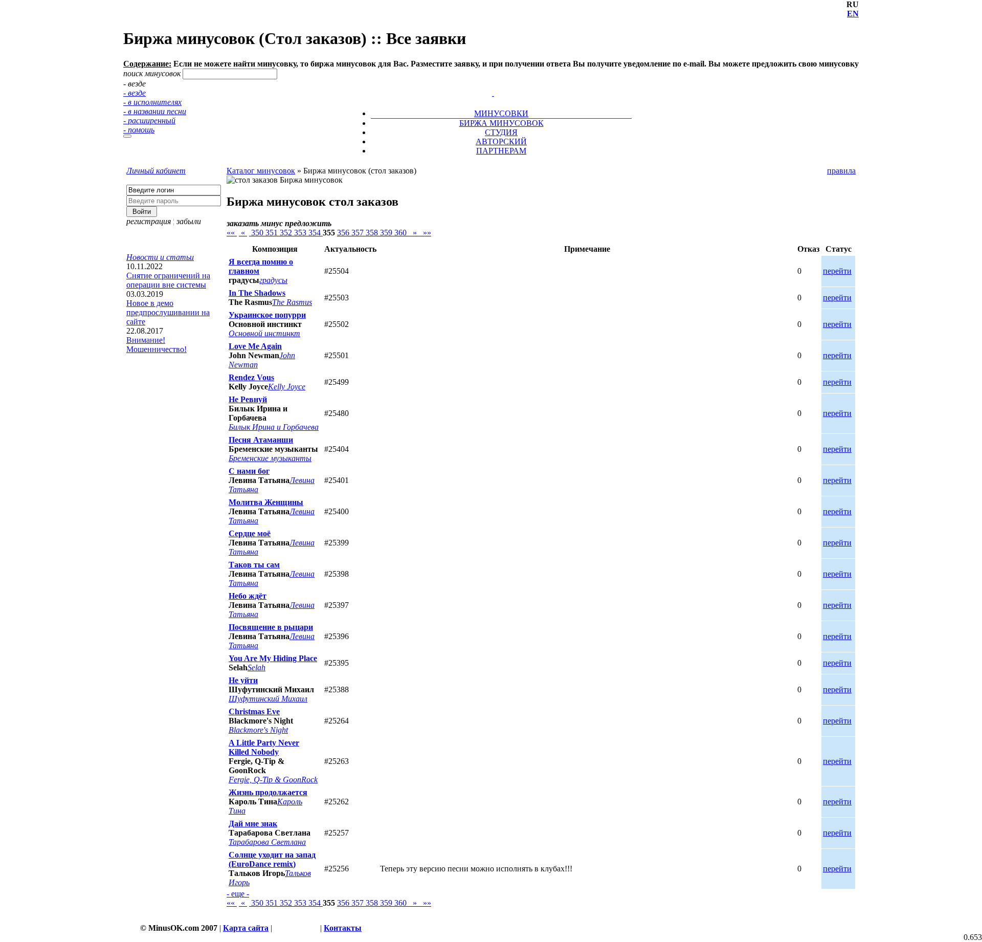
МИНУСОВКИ (501, 113)
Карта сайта (246, 928)
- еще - (238, 893)
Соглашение (296, 928)
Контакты (343, 928)
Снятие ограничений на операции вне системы (168, 280)
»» (425, 232)
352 (287, 232)
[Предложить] (494, 83)
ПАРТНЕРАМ (501, 150)
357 (358, 232)
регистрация (148, 221)
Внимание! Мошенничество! (156, 345)
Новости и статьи (160, 257)
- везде (134, 93)
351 (272, 232)
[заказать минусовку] (488, 83)
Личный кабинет (156, 170)
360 (401, 232)
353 (301, 232)
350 (257, 232)
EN (853, 13)
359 (387, 232)
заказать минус (255, 223)
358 (373, 232)
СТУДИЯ (501, 132)
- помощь (138, 129)
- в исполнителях (152, 102)
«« (232, 232)
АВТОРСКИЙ (501, 141)
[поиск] (127, 136)
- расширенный (149, 120)
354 (315, 232)
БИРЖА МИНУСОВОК (501, 123)
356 (344, 232)
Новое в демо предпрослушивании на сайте (168, 312)
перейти (837, 271)
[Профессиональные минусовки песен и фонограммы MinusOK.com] (493, 93)
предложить (308, 223)
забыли (188, 221)
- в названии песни (154, 111)
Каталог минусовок (261, 170)
